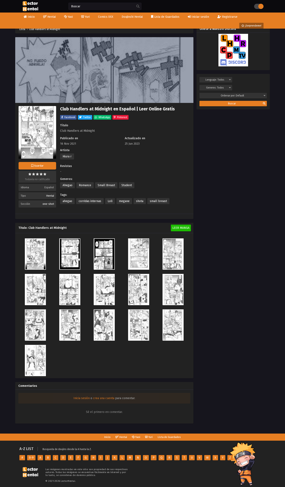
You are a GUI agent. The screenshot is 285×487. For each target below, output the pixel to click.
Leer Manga (180, 228)
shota (139, 201)
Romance (85, 185)
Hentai (50, 195)
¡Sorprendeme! (252, 25)
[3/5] (37, 174)
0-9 (31, 457)
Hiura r (67, 156)
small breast (158, 201)
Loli (110, 201)
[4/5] (41, 174)
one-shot (48, 203)
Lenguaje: (215, 79)
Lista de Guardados (169, 437)
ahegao (67, 201)
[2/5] (33, 174)
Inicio (107, 437)
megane (124, 201)
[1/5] (30, 174)
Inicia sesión (81, 398)
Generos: (215, 87)
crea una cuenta (103, 398)
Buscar (232, 103)
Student (126, 185)
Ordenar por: (232, 95)
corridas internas (90, 201)
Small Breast (106, 185)
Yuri (150, 437)
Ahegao (67, 185)
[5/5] (45, 174)
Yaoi (137, 437)
